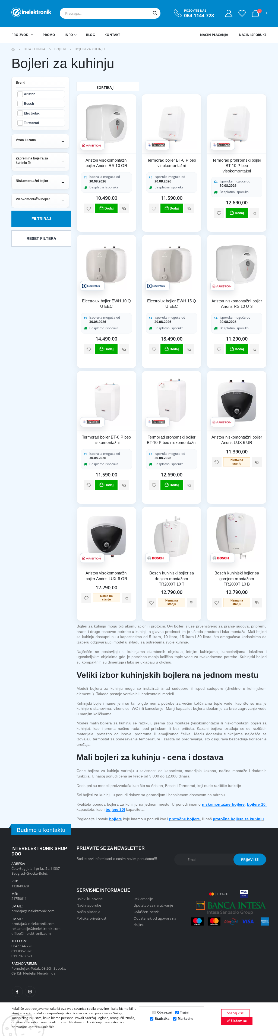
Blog (90, 34)
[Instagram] (30, 991)
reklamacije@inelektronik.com (36, 928)
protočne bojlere (184, 819)
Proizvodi (20, 34)
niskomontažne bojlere (223, 804)
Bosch (29, 103)
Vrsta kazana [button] (26, 140)
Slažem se (238, 1020)
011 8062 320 (21, 951)
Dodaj (109, 208)
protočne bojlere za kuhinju (238, 819)
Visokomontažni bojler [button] (33, 199)
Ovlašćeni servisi (147, 911)
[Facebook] (17, 991)
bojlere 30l (115, 809)
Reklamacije (143, 898)
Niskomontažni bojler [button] (32, 181)
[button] (255, 13)
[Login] (228, 13)
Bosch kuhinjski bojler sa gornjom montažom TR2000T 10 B (236, 578)
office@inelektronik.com (31, 933)
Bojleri (60, 49)
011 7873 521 (21, 955)
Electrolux (32, 113)
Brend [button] (20, 82)
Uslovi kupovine (90, 898)
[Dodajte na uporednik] (124, 208)
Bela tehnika (35, 49)
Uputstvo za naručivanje (153, 905)
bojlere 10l (257, 804)
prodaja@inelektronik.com (33, 910)
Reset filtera (41, 238)
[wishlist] (89, 208)
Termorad (31, 123)
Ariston (29, 94)
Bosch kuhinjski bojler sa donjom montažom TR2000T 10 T (171, 578)
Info (69, 34)
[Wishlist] (242, 13)
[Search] (155, 13)
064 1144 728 (199, 15)
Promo (49, 34)
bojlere (115, 819)
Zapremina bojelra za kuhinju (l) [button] (32, 160)
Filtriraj (41, 219)
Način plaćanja (214, 34)
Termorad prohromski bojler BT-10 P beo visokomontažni (236, 166)
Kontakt (112, 34)
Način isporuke (253, 34)
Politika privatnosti (92, 918)
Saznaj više (235, 1013)
